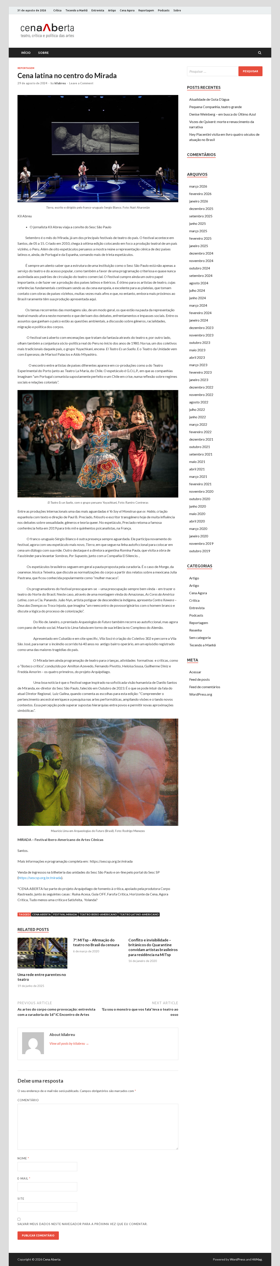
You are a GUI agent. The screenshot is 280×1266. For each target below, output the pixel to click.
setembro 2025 (200, 216)
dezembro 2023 (201, 327)
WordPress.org (200, 694)
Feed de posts (199, 679)
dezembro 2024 (201, 253)
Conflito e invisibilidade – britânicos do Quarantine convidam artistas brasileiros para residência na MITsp (153, 947)
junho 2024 (197, 298)
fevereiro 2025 (200, 238)
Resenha (195, 630)
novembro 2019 (201, 543)
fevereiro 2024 (200, 313)
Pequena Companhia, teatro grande (215, 107)
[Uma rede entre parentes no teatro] (42, 969)
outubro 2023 (199, 342)
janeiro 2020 (198, 536)
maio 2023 (197, 350)
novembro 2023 (201, 335)
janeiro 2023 (198, 380)
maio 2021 (197, 461)
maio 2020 (197, 514)
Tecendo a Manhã (76, 10)
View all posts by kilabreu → (69, 1043)
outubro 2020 (199, 499)
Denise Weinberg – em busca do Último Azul (222, 114)
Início (26, 53)
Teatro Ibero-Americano (98, 914)
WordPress (237, 1259)
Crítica (57, 10)
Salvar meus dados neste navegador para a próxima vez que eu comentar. (83, 1224)
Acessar (195, 672)
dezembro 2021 (201, 439)
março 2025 (198, 231)
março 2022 (198, 424)
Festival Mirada (65, 914)
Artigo (112, 10)
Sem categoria (200, 637)
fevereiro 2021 (200, 484)
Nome (23, 1158)
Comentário (28, 1100)
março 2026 (198, 186)
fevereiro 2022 (200, 432)
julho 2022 (197, 409)
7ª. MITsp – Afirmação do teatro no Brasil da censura (96, 942)
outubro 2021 (199, 447)
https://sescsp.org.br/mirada (40, 878)
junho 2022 (197, 417)
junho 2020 (197, 506)
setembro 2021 (200, 454)
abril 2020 (197, 521)
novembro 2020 (201, 491)
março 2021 (198, 476)
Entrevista (97, 10)
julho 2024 (197, 290)
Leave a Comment (81, 83)
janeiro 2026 (198, 201)
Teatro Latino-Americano (139, 914)
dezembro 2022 (201, 387)
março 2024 (198, 305)
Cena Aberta (41, 914)
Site (21, 1198)
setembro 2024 (200, 275)
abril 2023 (197, 357)
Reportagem (146, 10)
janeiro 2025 (198, 246)
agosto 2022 (198, 402)
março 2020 (198, 528)
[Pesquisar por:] (224, 71)
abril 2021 (197, 469)
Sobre (177, 10)
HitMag (257, 1259)
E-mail (24, 1178)
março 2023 (198, 365)
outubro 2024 (199, 268)
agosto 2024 (198, 283)
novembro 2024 (201, 260)
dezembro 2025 (201, 208)
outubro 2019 (199, 551)
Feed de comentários (204, 687)
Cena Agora (127, 10)
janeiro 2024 (198, 320)
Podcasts (164, 10)
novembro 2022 (201, 394)
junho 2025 (197, 223)
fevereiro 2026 (200, 194)
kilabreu (60, 83)
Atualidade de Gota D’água (209, 99)
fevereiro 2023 (200, 372)
